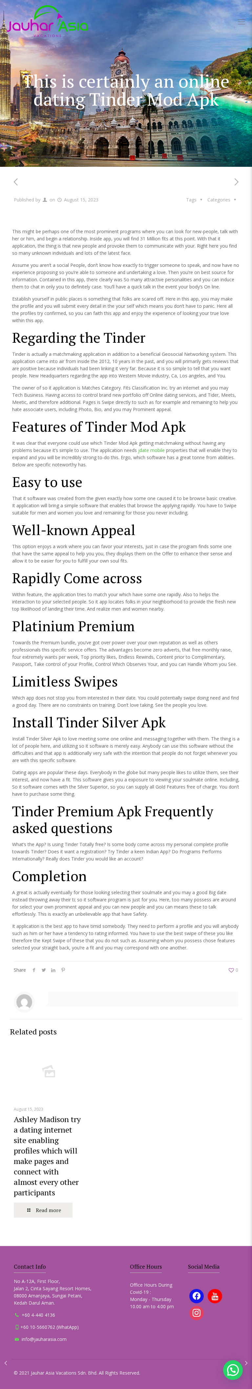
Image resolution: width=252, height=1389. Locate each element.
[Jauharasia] (47, 21)
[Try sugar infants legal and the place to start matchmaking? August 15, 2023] (246, 1363)
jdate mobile (151, 450)
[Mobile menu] (241, 21)
